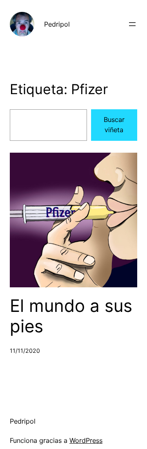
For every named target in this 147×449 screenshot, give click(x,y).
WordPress (85, 440)
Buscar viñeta (114, 124)
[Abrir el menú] (132, 24)
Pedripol (57, 24)
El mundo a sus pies (71, 316)
